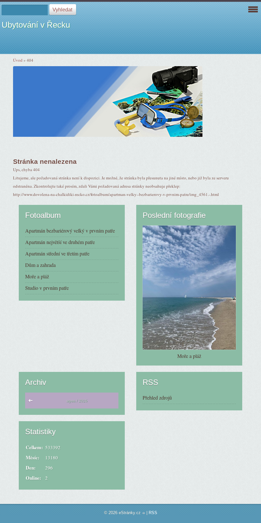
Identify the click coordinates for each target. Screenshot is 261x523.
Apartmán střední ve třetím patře (57, 253)
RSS (153, 512)
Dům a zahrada (40, 265)
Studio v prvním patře (47, 287)
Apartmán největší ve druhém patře (60, 242)
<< (32, 402)
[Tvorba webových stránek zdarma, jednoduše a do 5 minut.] (144, 513)
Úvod (18, 60)
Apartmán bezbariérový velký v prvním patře (70, 230)
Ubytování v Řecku (36, 24)
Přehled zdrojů (157, 397)
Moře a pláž (37, 276)
